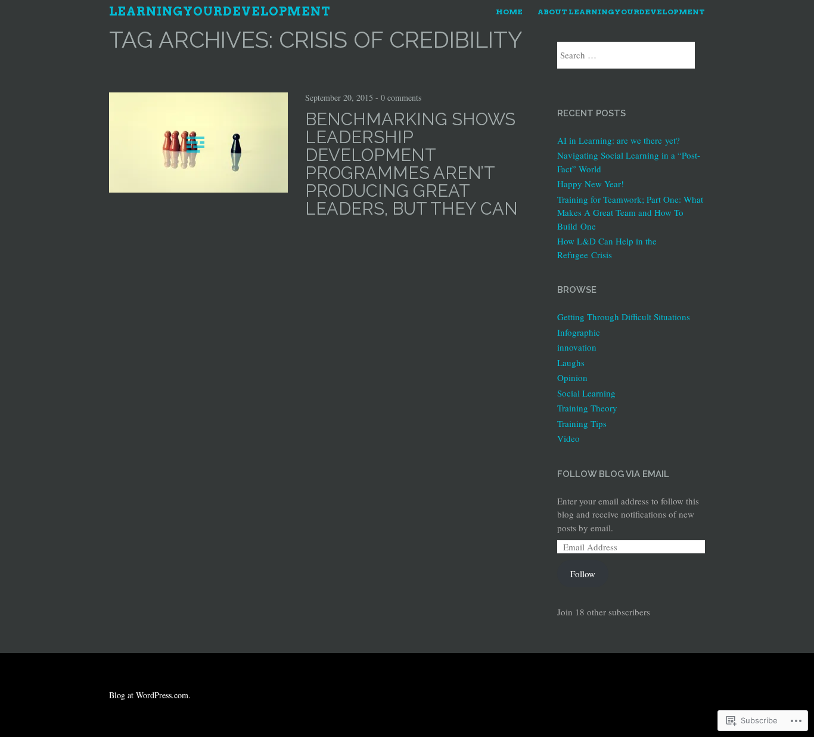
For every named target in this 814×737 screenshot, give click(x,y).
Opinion (572, 377)
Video (568, 438)
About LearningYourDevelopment (621, 11)
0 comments (401, 97)
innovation (576, 347)
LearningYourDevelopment (220, 11)
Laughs (571, 362)
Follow (582, 574)
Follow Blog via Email (613, 474)
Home (509, 11)
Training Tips (582, 423)
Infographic (578, 332)
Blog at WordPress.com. (150, 695)
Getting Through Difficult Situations (623, 317)
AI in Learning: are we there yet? (618, 140)
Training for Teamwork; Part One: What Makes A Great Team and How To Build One (630, 212)
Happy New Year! (590, 184)
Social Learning (586, 393)
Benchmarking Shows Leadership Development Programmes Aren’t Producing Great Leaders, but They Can (411, 164)
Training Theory (587, 408)
